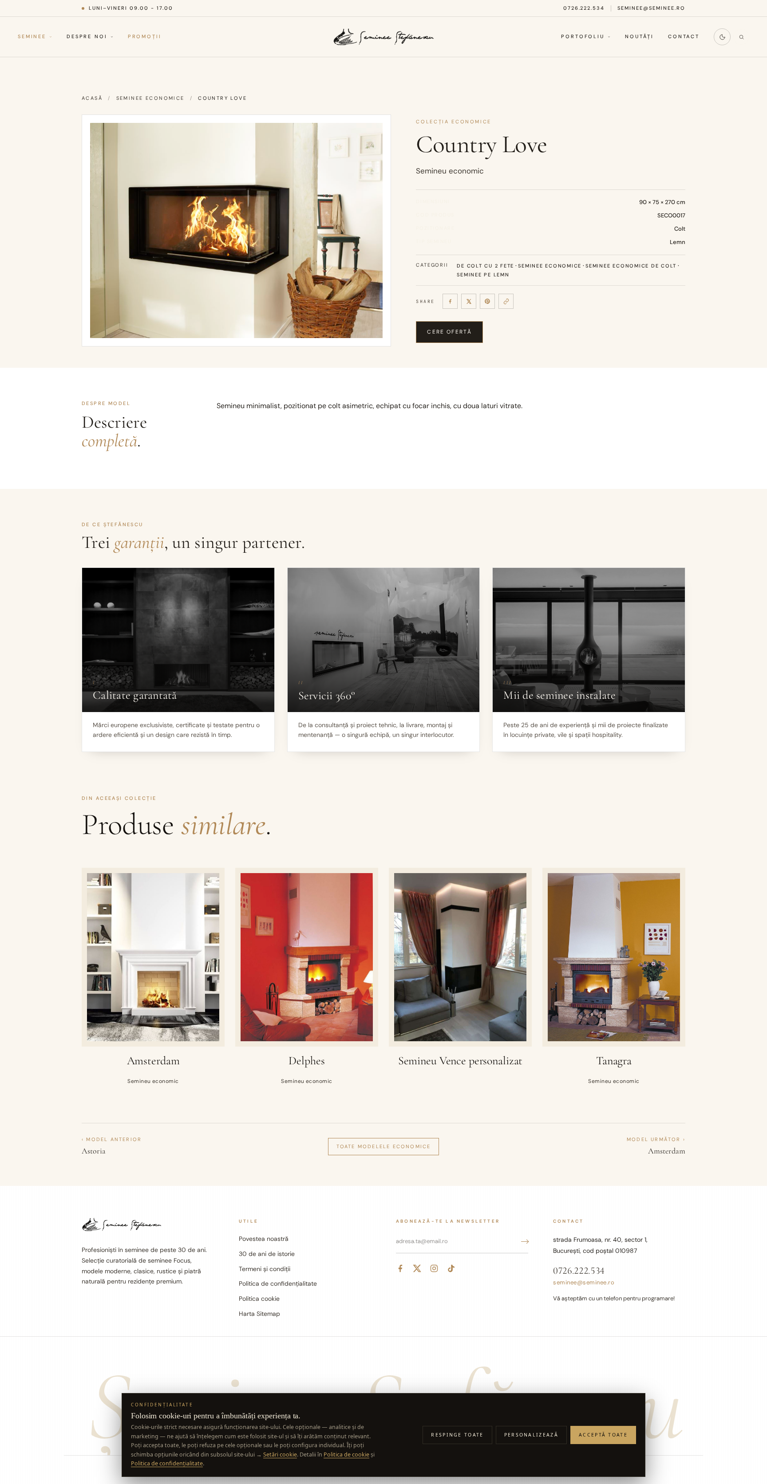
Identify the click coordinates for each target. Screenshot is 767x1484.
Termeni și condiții (264, 1269)
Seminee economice (150, 98)
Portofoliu (583, 37)
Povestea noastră (264, 1239)
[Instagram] (434, 1268)
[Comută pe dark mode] (722, 36)
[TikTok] (451, 1268)
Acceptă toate (603, 1435)
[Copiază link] (506, 301)
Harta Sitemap (259, 1314)
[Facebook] (450, 301)
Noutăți (639, 37)
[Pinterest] (487, 301)
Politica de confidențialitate (278, 1283)
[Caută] (741, 37)
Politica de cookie (346, 1454)
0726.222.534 (584, 8)
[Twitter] (417, 1268)
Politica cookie (259, 1299)
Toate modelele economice (383, 1146)
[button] (236, 230)
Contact (684, 37)
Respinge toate (457, 1435)
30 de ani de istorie (267, 1254)
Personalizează (531, 1435)
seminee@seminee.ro (651, 8)
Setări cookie (280, 1454)
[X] (468, 301)
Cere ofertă (449, 331)
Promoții (145, 37)
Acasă (92, 98)
